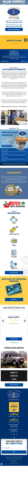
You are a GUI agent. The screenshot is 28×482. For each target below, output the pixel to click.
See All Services (14, 272)
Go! (14, 452)
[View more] (14, 204)
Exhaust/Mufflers (14, 234)
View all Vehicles (14, 384)
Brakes (14, 245)
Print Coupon (25, 61)
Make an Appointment (14, 29)
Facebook (11, 434)
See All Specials (4, 61)
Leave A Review (14, 338)
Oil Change (14, 257)
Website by (14, 463)
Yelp (17, 434)
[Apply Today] (14, 2)
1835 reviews (17, 18)
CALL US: (14, 22)
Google (14, 434)
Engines (14, 223)
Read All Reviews (14, 342)
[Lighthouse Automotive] (14, 16)
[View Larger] (14, 165)
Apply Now (14, 299)
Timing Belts (14, 268)
